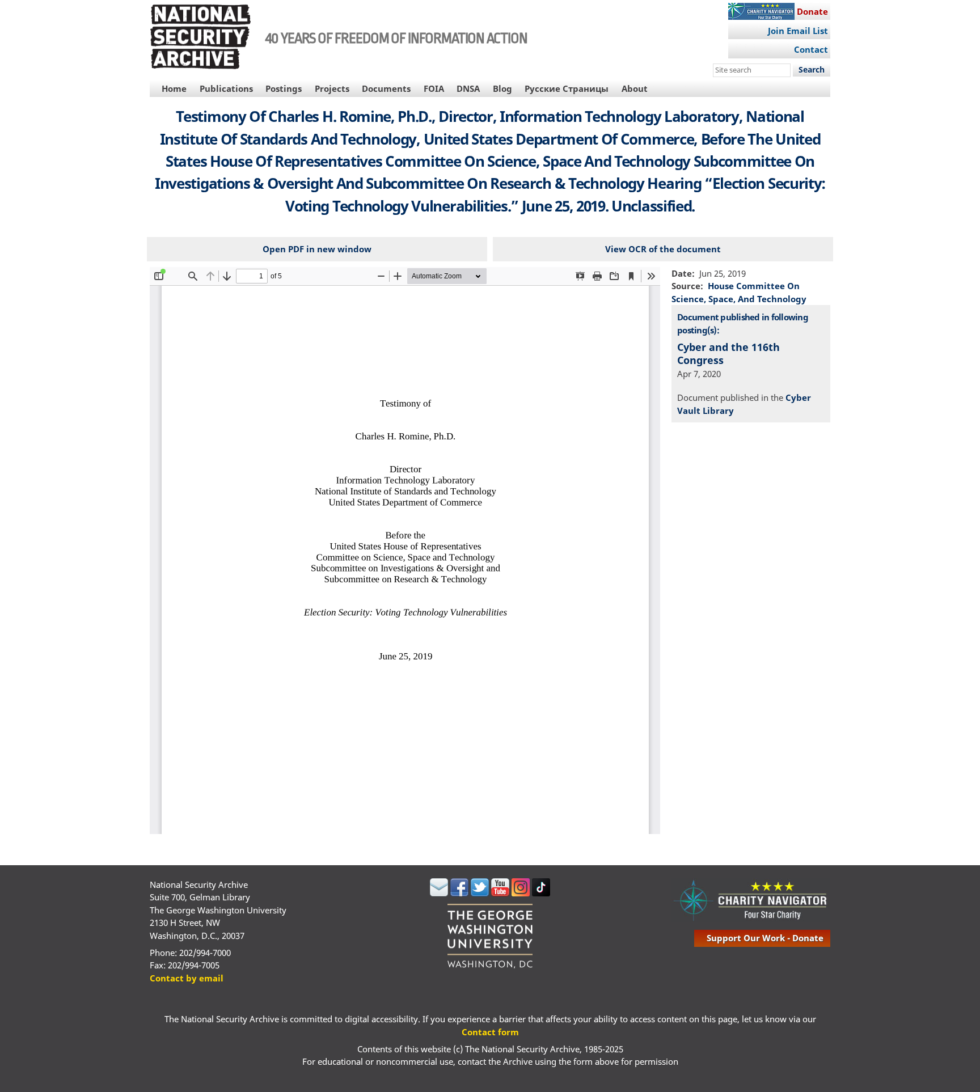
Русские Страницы (567, 88)
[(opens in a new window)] (439, 893)
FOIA (434, 88)
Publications (226, 88)
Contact (811, 49)
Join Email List (798, 30)
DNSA (468, 88)
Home (174, 88)
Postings (283, 88)
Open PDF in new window (317, 249)
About (635, 88)
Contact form (490, 1032)
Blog (502, 88)
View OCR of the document (663, 249)
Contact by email (186, 978)
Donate (812, 11)
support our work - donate (765, 937)
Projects (332, 88)
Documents (386, 88)
